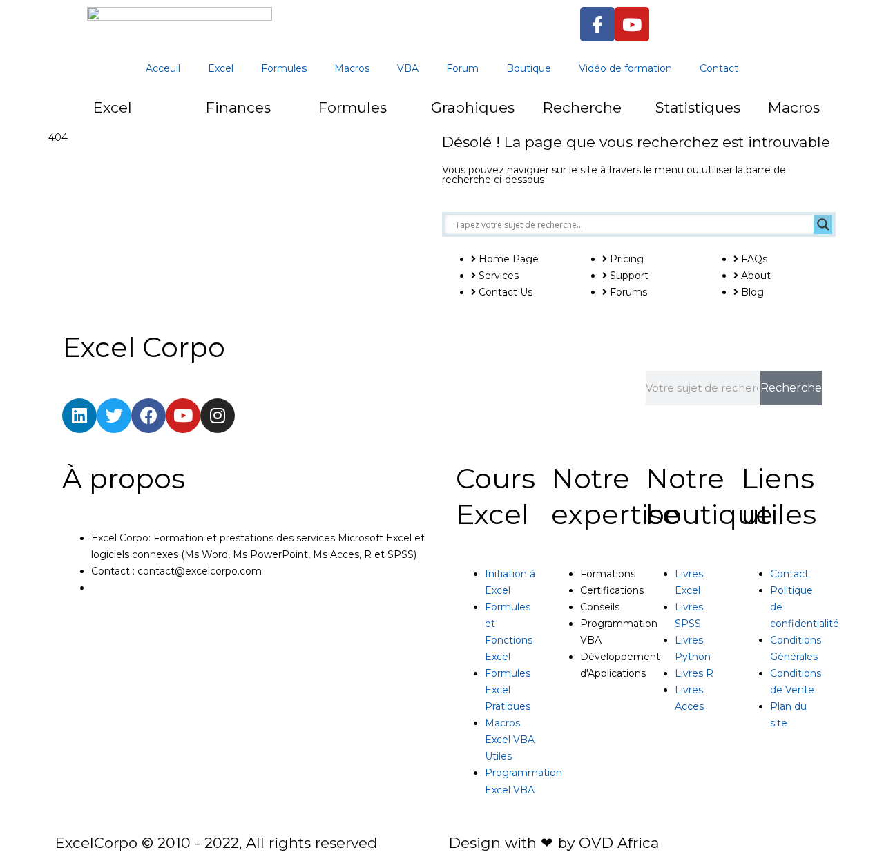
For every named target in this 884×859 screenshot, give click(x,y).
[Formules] (290, 115)
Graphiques (473, 107)
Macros (351, 68)
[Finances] (178, 115)
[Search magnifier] (823, 224)
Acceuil (163, 68)
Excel (220, 68)
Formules (284, 68)
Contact (719, 68)
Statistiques (697, 107)
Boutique (528, 68)
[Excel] (65, 115)
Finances (238, 107)
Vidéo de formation (625, 68)
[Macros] (740, 115)
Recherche (582, 107)
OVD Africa (619, 842)
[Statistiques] (628, 115)
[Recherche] (515, 115)
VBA (408, 68)
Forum (462, 68)
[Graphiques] (403, 115)
